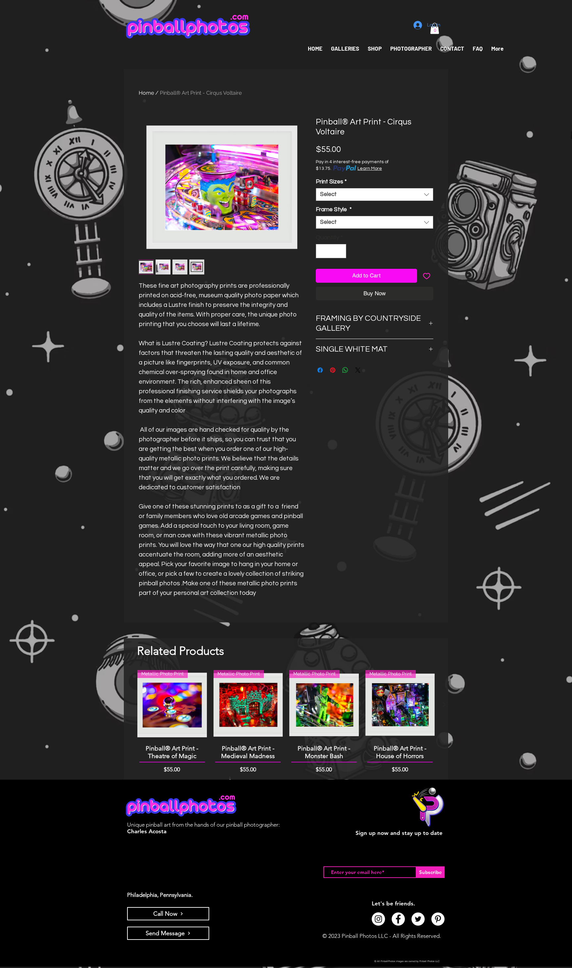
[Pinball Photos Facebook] (398, 919)
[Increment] (340, 251)
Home (146, 93)
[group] (286, 722)
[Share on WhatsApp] (345, 370)
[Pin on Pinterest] (333, 370)
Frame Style (334, 210)
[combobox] (374, 194)
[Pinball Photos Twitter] (418, 919)
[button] (374, 48)
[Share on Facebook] (320, 370)
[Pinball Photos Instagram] (378, 919)
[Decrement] (322, 251)
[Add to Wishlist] (427, 276)
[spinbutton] (331, 251)
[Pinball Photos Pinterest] (438, 919)
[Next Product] (444, 704)
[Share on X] (358, 370)
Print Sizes (331, 182)
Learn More (370, 168)
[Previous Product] (128, 704)
